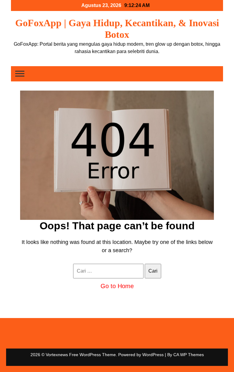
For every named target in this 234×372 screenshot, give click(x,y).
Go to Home (117, 286)
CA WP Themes (188, 354)
